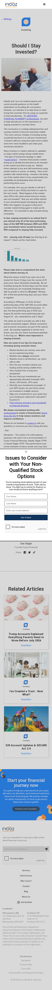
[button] (44, 4)
